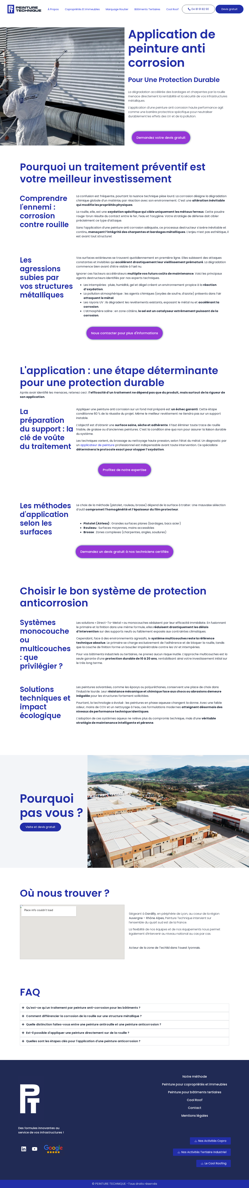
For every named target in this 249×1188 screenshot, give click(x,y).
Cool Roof (195, 1100)
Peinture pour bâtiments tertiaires (194, 1092)
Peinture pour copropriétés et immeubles (194, 1084)
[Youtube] (34, 1148)
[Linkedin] (23, 1148)
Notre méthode (194, 1076)
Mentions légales (194, 1115)
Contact (194, 1108)
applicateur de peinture (97, 445)
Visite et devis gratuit (40, 827)
